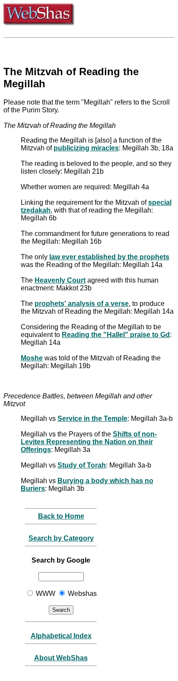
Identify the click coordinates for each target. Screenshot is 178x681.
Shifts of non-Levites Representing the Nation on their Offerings (89, 441)
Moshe (32, 358)
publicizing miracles (86, 148)
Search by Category (61, 538)
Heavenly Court (60, 280)
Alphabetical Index (61, 636)
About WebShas (61, 658)
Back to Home (61, 516)
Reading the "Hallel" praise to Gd (116, 334)
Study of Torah (81, 465)
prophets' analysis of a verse (82, 303)
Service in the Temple (92, 418)
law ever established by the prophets (109, 257)
